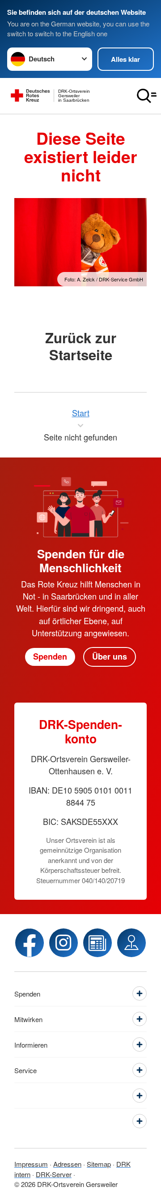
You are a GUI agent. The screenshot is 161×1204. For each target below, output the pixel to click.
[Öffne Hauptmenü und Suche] (146, 96)
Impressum (31, 1164)
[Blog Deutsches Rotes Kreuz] (97, 942)
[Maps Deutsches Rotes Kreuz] (131, 942)
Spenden (50, 656)
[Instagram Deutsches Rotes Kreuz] (63, 942)
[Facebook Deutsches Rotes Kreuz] (29, 942)
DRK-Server (54, 1174)
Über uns (109, 656)
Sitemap (99, 1164)
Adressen (67, 1164)
